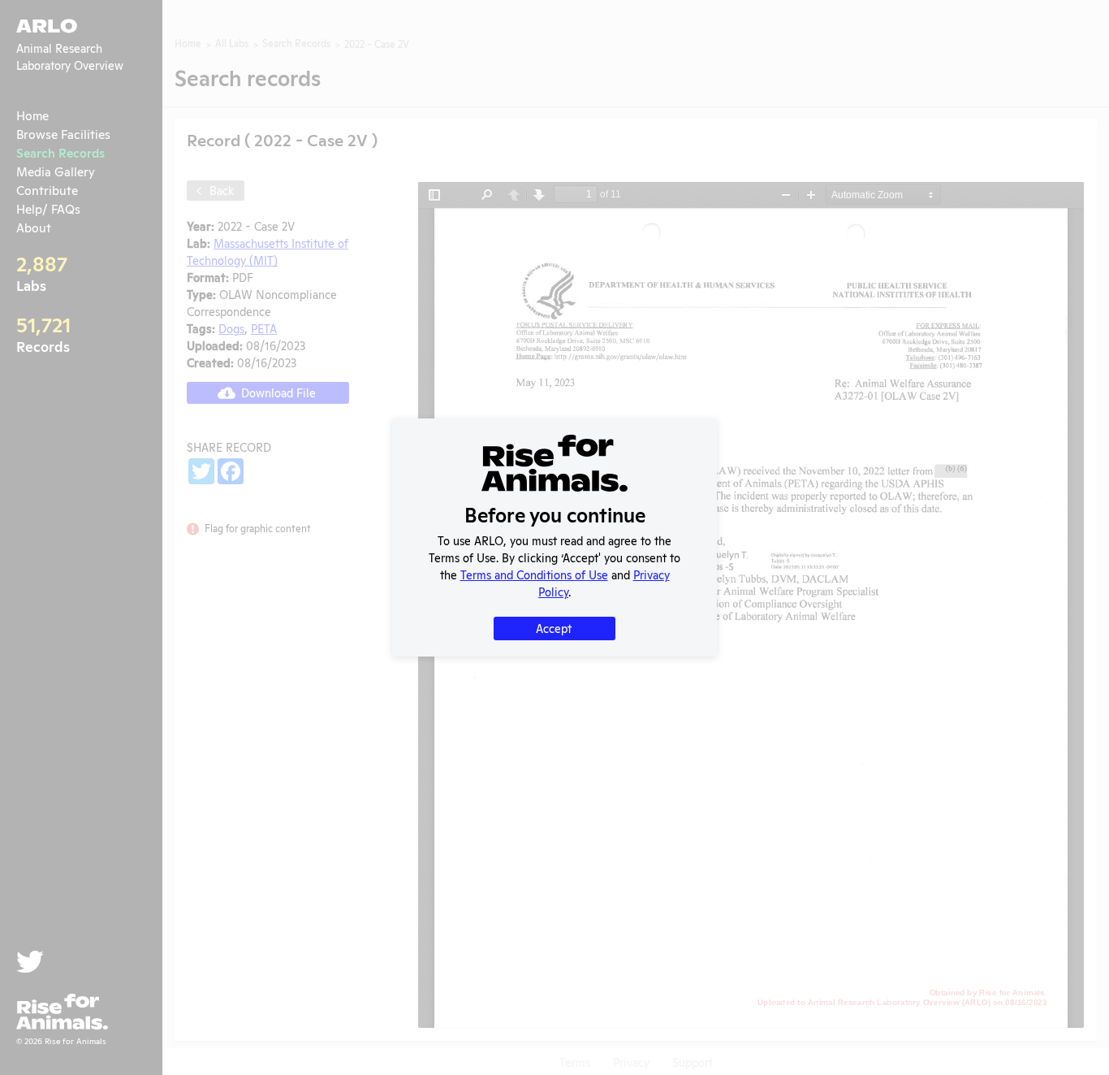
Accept (554, 627)
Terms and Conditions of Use (534, 574)
